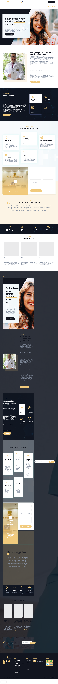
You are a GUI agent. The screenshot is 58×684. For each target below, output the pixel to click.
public (5, 257)
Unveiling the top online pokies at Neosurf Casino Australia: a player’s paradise (46, 260)
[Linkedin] (54, 6)
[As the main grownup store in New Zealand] (28, 611)
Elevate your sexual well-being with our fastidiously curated (18, 621)
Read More (15, 630)
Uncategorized (6, 619)
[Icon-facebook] (48, 6)
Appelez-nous (39, 1)
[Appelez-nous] (35, 2)
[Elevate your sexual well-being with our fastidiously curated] (18, 611)
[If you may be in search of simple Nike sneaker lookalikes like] (8, 611)
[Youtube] (50, 6)
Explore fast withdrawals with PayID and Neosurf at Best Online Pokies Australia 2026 (28, 260)
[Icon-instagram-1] (52, 6)
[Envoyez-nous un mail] (21, 2)
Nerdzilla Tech (53, 677)
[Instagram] (9, 661)
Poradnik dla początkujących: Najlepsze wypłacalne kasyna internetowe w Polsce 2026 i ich (10, 260)
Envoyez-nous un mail (26, 1)
